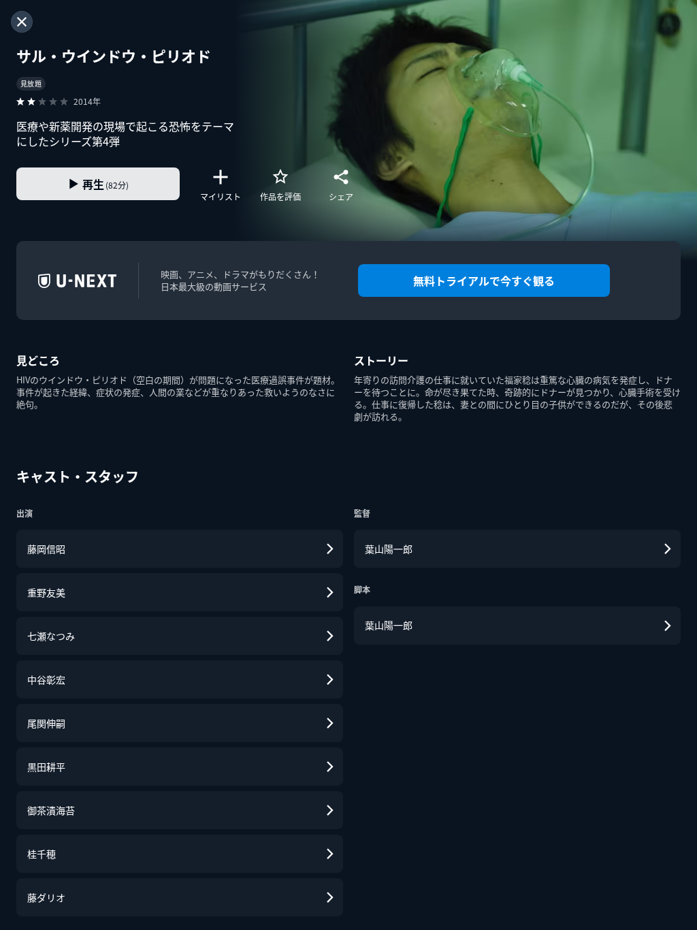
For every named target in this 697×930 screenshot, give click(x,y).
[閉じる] (22, 22)
